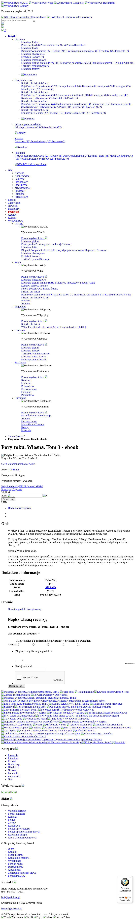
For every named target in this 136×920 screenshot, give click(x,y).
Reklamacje (14, 825)
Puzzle (72, 98)
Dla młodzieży (41, 141)
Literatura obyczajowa (33, 253)
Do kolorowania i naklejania (73, 104)
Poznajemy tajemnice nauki (36, 294)
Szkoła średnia (51, 127)
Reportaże (106, 51)
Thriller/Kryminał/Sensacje (35, 259)
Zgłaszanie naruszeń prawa (22, 872)
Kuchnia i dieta (98, 155)
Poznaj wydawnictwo (33, 238)
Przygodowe (27, 386)
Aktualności (14, 869)
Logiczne (26, 383)
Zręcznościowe (29, 389)
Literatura (13, 758)
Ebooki (12, 761)
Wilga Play (27, 327)
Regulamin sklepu (17, 834)
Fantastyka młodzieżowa (75, 62)
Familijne (26, 392)
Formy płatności (16, 813)
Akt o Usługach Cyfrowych (22, 837)
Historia (58, 51)
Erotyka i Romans (32, 57)
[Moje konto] (2, 23)
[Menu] (131, 878)
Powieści (94, 107)
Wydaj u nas (14, 860)
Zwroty (12, 822)
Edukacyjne (122, 86)
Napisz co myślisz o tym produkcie (34, 651)
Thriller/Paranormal (103, 62)
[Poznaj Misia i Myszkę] (27, 118)
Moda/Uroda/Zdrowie (32, 424)
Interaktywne (30, 89)
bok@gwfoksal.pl (10, 897)
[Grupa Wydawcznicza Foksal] (46, 17)
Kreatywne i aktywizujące (36, 98)
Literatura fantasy (30, 350)
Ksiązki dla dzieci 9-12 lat (34, 297)
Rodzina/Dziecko (30, 158)
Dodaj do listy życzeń (19, 508)
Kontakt (12, 816)
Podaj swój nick (24, 666)
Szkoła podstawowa (28, 127)
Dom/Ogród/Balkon (75, 155)
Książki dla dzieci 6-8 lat (118, 294)
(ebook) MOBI (35, 486)
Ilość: (4, 495)
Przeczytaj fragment (11, 489)
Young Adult (125, 62)
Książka (5, 486)
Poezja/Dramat (75, 45)
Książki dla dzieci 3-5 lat (91, 294)
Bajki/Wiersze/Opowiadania (39, 86)
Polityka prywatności (19, 828)
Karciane (26, 380)
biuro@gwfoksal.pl (11, 908)
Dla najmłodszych (69, 86)
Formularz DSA (16, 875)
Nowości (12, 770)
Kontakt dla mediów (18, 857)
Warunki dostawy (17, 810)
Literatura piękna (30, 241)
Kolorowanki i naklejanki (97, 86)
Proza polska (30, 45)
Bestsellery (13, 764)
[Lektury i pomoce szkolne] (20, 132)
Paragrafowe (27, 395)
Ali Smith (14, 469)
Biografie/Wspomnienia (36, 51)
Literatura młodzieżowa (33, 279)
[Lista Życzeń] (2, 27)
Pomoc (11, 819)
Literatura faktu (29, 247)
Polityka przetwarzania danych (24, 831)
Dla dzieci (22, 141)
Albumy (56, 155)
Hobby (48, 158)
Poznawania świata (77, 113)
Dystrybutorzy (15, 866)
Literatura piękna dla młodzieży (40, 62)
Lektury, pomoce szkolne (34, 285)
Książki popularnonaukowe (82, 51)
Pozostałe (122, 51)
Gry (10, 779)
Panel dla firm (15, 854)
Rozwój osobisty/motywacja (32, 155)
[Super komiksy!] (21, 147)
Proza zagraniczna (53, 45)
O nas (11, 848)
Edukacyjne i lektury (34, 113)
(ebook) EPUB (18, 486)
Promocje (13, 755)
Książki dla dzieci (30, 291)
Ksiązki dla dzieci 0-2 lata (64, 294)
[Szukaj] (34, 21)
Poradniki (26, 300)
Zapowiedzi (14, 776)
